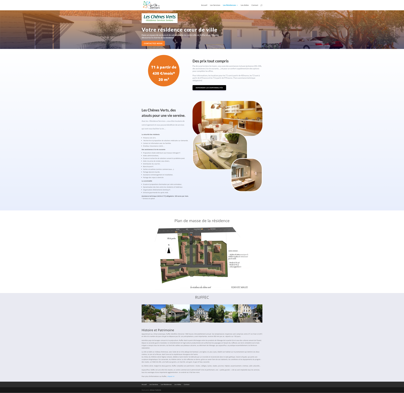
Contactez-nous (153, 43)
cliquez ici (170, 376)
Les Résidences (229, 5)
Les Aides (245, 5)
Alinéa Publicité (155, 390)
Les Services (215, 5)
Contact (254, 5)
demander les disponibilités (209, 88)
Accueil (204, 5)
